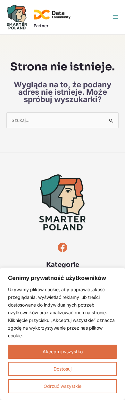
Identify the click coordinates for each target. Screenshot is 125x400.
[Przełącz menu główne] (115, 17)
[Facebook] (62, 247)
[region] (62, 334)
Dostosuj (62, 369)
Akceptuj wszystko (63, 351)
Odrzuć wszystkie (62, 386)
